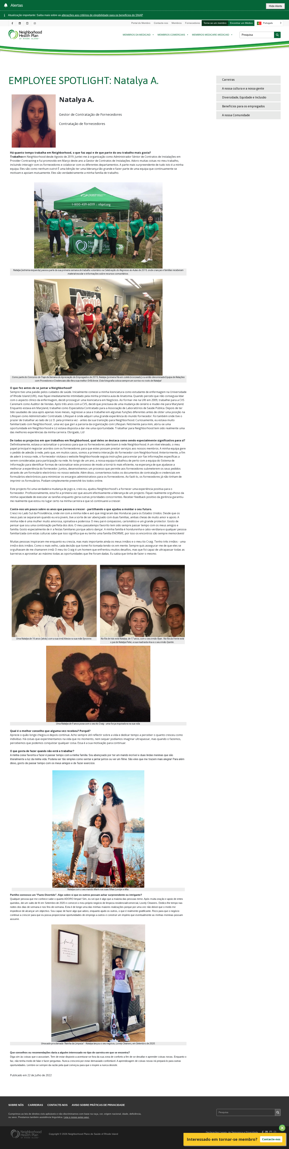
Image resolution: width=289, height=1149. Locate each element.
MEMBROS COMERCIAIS (171, 34)
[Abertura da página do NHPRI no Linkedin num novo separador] (19, 23)
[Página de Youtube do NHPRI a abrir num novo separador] (27, 23)
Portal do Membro (140, 23)
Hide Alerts (275, 6)
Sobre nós (16, 1105)
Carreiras (228, 79)
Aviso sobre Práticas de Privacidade (98, 1105)
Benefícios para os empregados (243, 106)
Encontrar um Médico (241, 23)
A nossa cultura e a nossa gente (243, 88)
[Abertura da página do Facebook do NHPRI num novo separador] (12, 23)
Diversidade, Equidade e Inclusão (244, 97)
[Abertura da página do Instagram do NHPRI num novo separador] (34, 23)
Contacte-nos (161, 23)
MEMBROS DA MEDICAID (137, 34)
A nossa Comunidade (236, 115)
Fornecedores (192, 23)
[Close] (282, 1128)
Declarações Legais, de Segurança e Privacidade (232, 1132)
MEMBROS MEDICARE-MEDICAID (210, 34)
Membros (177, 23)
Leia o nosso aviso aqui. (76, 1117)
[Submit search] (277, 35)
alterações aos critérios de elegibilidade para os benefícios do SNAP (102, 15)
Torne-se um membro (215, 23)
